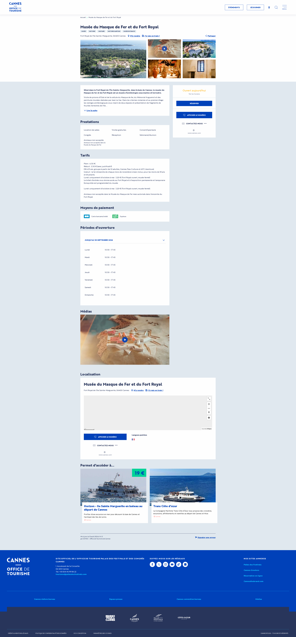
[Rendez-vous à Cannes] (110, 618)
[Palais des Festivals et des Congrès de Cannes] (158, 618)
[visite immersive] (125, 340)
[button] (276, 7)
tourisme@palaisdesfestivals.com (71, 574)
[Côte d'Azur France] (184, 618)
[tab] (123, 240)
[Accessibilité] (269, 7)
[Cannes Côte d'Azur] (134, 618)
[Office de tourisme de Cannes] (18, 566)
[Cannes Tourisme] (15, 7)
